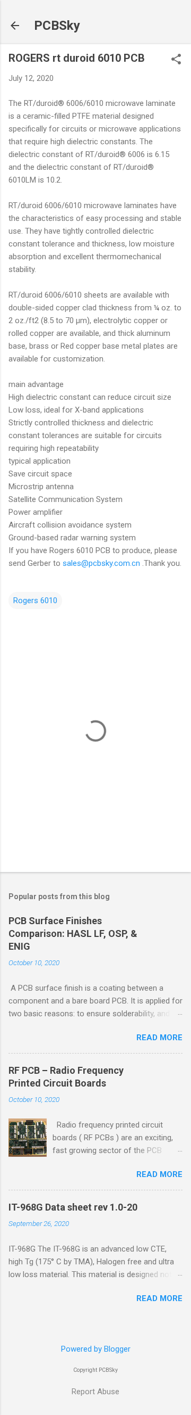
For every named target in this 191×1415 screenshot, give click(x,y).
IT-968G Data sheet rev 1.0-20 (72, 1207)
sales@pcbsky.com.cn (101, 563)
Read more (159, 1037)
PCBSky (57, 25)
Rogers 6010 (35, 600)
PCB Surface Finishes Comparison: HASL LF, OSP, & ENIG (72, 933)
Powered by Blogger (96, 1349)
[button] (176, 60)
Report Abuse (95, 1391)
